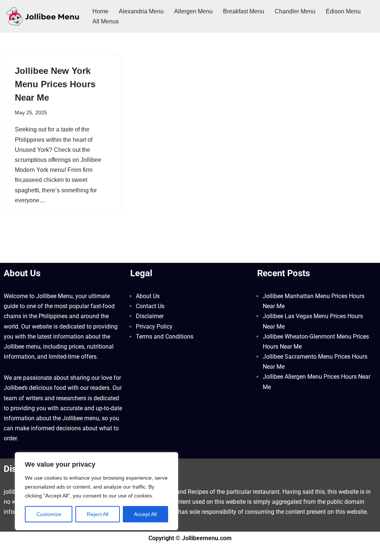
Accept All (145, 514)
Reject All (97, 514)
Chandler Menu (295, 11)
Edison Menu (343, 11)
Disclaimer (150, 316)
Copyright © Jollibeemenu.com (190, 538)
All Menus (105, 21)
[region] (96, 491)
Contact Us (150, 306)
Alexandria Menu (141, 11)
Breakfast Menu (243, 11)
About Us (148, 296)
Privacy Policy (154, 326)
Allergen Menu (193, 11)
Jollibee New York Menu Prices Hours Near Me (55, 84)
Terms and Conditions (164, 336)
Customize (48, 514)
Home (100, 11)
